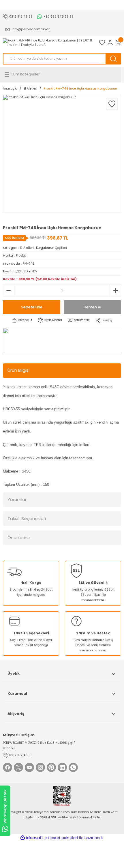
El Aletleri (27, 248)
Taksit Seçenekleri (26, 518)
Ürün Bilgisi (18, 370)
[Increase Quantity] (115, 290)
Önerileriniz (19, 537)
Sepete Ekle (31, 307)
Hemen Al (92, 307)
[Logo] (48, 42)
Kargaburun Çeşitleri (51, 248)
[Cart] (118, 42)
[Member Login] (110, 42)
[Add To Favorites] (112, 104)
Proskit (21, 255)
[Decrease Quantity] (8, 290)
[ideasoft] (31, 838)
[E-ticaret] (61, 838)
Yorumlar (17, 499)
